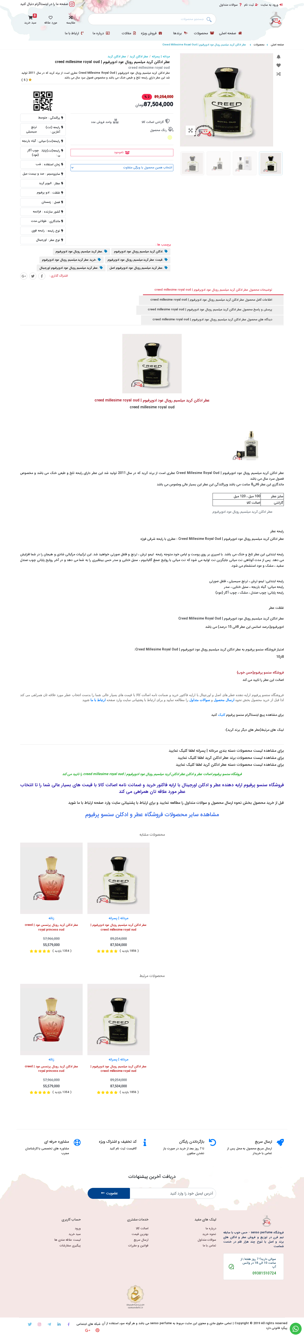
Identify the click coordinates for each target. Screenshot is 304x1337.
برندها (178, 33)
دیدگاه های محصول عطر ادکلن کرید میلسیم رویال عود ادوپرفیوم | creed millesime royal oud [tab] (212, 319)
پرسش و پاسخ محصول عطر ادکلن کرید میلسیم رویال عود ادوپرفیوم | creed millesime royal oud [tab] (210, 309)
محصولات (201, 33)
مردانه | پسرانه (161, 56)
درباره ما (99, 33)
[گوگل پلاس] (23, 276)
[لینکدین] (59, 1324)
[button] (71, 19)
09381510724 (264, 1273)
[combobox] (152, 19)
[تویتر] (30, 1324)
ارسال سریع (141, 1240)
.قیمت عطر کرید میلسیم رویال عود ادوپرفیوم (135, 260)
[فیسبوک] (41, 276)
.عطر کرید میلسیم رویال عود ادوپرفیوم (79, 251)
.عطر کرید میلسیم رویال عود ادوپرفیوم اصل (136, 268)
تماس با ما (209, 1246)
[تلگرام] (49, 1324)
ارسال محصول (224, 700)
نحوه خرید (209, 1234)
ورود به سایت (269, 5)
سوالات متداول (228, 5)
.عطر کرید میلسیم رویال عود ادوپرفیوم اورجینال (69, 268)
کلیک (221, 714)
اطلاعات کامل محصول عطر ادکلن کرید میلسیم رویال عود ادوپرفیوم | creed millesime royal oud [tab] (211, 300)
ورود (78, 1228)
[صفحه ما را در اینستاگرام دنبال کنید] (72, 7)
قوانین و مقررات (138, 1246)
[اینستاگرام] (40, 1324)
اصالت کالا (142, 1228)
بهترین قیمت (140, 1234)
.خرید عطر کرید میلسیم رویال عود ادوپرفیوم (69, 260)
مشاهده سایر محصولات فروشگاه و (152, 814)
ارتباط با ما (72, 33)
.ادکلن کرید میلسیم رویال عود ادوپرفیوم (138, 251)
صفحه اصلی (228, 33)
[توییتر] (32, 276)
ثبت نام (249, 5)
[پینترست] (97, 1330)
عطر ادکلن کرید (139, 56)
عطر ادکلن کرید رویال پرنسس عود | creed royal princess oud (51, 927)
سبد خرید (75, 1234)
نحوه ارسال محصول (226, 803)
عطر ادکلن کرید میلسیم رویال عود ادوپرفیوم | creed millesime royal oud (118, 927)
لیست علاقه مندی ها (67, 1240)
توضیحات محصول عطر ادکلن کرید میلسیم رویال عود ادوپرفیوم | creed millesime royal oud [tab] (213, 290)
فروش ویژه (149, 33)
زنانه (51, 918)
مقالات (127, 33)
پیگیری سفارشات (70, 1246)
